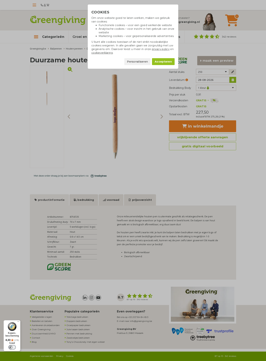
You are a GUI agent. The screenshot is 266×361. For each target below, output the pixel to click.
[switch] (12, 347)
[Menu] (18, 322)
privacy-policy (161, 49)
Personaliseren (137, 61)
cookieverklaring (102, 52)
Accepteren (163, 61)
